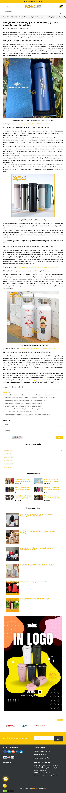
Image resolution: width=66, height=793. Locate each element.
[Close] (64, 2)
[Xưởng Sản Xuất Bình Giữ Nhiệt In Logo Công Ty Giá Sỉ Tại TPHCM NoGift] (33, 395)
